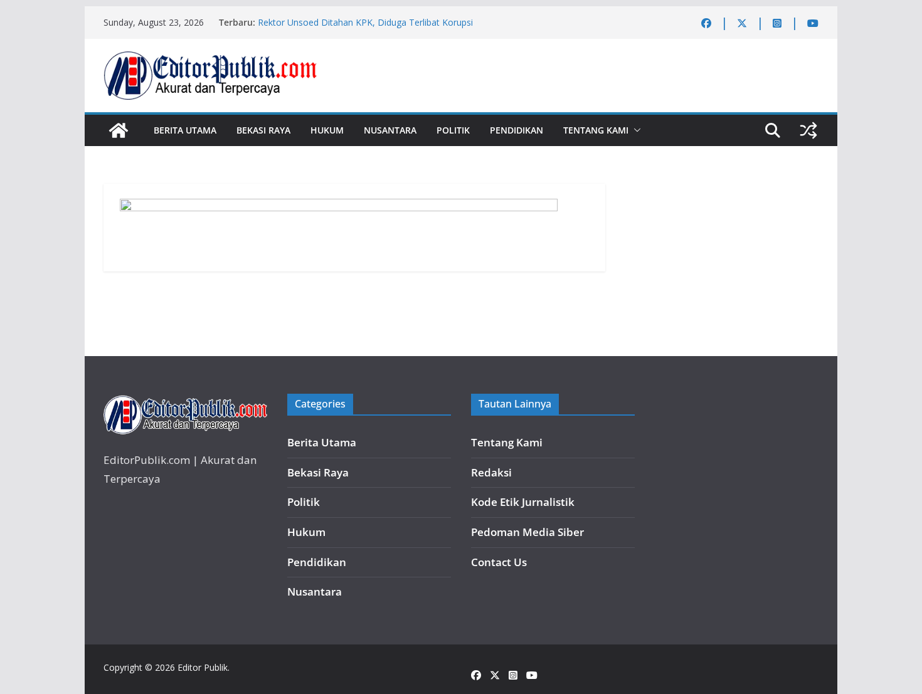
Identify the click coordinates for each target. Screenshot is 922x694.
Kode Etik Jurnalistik (523, 502)
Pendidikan (516, 130)
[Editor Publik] (119, 130)
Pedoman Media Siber (527, 532)
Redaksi (491, 472)
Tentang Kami (595, 130)
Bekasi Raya (263, 130)
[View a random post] (808, 130)
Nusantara (390, 130)
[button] (634, 130)
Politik (453, 130)
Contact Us (499, 562)
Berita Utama (185, 130)
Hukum (327, 130)
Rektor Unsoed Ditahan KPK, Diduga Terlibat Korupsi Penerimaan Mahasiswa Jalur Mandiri (365, 28)
